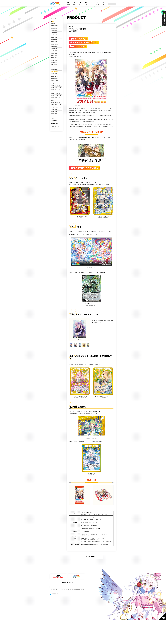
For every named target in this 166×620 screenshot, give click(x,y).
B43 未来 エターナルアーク (56, 100)
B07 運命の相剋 (54, 35)
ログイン (114, 1)
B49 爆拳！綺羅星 (54, 111)
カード (80, 4)
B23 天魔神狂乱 (54, 64)
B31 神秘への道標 (54, 78)
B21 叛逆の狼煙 (54, 60)
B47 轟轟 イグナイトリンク (56, 107)
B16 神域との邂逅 (54, 51)
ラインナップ (53, 23)
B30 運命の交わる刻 (54, 76)
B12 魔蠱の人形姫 (54, 44)
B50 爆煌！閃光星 (54, 113)
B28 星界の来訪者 (54, 73)
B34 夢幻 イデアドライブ (55, 83)
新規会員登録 (110, 1)
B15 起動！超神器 (54, 50)
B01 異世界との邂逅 (54, 25)
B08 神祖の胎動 (54, 37)
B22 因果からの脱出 (54, 62)
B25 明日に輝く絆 (54, 67)
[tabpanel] (79, 330)
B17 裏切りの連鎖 (54, 53)
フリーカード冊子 (55, 126)
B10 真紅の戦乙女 (54, 41)
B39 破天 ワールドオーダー (56, 93)
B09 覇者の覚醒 (54, 39)
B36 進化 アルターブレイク (56, 87)
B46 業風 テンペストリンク (56, 106)
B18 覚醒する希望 (54, 55)
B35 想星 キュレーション (55, 85)
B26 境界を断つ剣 (54, 69)
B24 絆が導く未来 (54, 66)
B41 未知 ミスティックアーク (56, 97)
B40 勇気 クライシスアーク (56, 95)
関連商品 (54, 129)
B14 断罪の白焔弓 (54, 48)
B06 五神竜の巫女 (54, 34)
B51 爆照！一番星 (54, 114)
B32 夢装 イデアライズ (55, 80)
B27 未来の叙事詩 (54, 71)
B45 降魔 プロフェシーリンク (56, 104)
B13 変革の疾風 (54, 46)
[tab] (71, 345)
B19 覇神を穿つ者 (54, 57)
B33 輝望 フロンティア (55, 82)
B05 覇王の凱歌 (54, 32)
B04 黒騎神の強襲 (54, 30)
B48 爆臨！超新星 (54, 109)
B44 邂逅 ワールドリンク (55, 102)
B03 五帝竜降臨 (54, 28)
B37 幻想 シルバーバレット (56, 89)
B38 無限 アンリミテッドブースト (56, 91)
